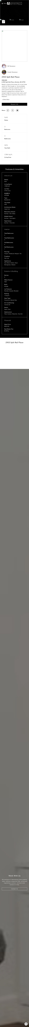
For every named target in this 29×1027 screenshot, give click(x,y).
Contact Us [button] (14, 889)
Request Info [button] (14, 104)
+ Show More (5, 99)
